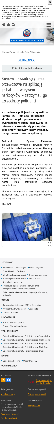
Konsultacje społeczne (13, 282)
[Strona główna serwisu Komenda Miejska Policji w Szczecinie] (3, 24)
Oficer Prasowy (30, 361)
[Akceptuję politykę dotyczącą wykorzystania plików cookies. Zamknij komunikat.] (50, 2)
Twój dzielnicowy (9, 331)
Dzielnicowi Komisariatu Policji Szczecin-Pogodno (25, 343)
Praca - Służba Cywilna (13, 322)
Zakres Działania (10, 312)
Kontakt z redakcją (8, 394)
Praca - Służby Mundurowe (15, 326)
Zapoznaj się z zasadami (10, 413)
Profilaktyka (21, 267)
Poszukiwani (8, 271)
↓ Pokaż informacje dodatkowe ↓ (27, 68)
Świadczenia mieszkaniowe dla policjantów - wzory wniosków (26, 293)
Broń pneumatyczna (38, 275)
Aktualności (22, 52)
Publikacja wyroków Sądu (14, 278)
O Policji (5, 299)
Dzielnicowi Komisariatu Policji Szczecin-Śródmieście (26, 336)
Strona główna (8, 52)
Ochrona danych (9, 365)
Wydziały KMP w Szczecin (14, 309)
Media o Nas (34, 278)
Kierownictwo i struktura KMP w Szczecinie (22, 305)
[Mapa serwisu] (8, 24)
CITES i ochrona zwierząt (14, 275)
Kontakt (5, 355)
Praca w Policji (8, 317)
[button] (49, 25)
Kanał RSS (3, 380)
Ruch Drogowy (36, 267)
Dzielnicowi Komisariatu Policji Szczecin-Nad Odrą (25, 347)
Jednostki (33, 309)
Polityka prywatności (9, 417)
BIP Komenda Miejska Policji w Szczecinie (44, 382)
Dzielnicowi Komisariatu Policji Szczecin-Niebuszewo (26, 340)
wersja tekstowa (34, 405)
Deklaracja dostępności (37, 394)
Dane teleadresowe (11, 361)
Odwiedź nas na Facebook (8, 380)
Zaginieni (21, 271)
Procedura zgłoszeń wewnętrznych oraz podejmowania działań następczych (21, 287)
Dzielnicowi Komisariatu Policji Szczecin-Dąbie (23, 351)
